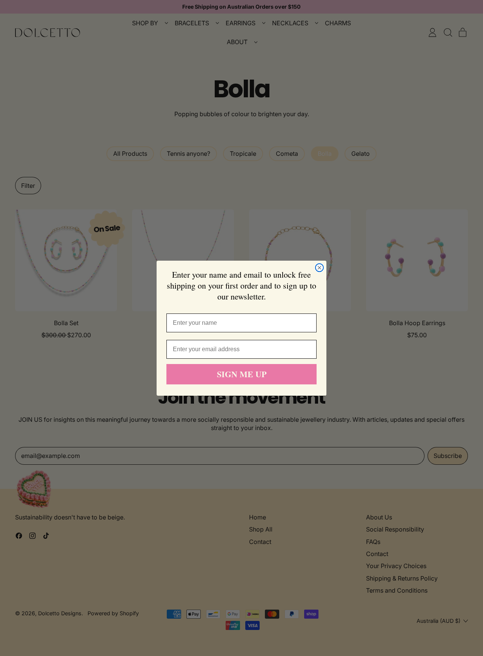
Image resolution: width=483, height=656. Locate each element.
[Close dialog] (319, 268)
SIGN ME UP (241, 374)
